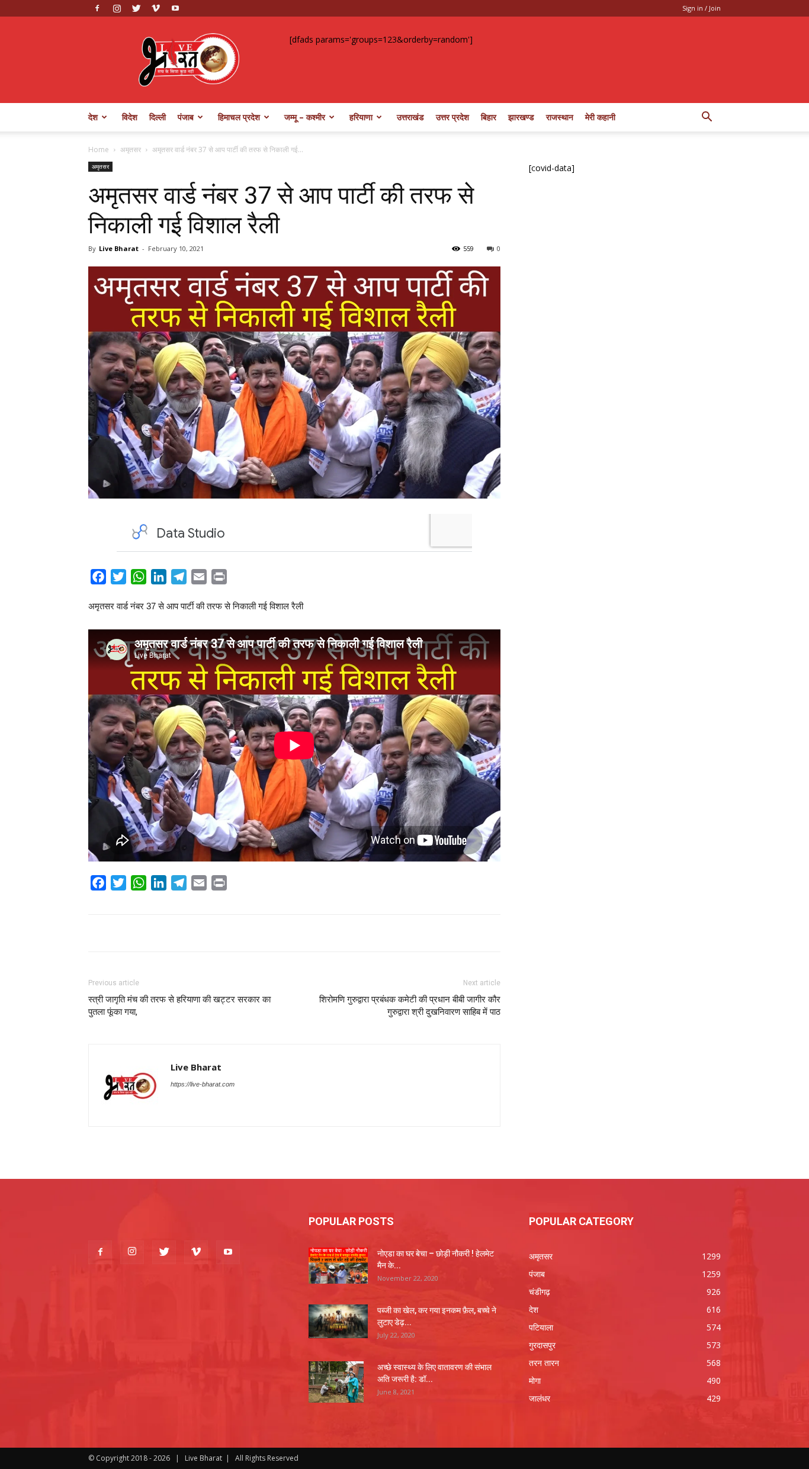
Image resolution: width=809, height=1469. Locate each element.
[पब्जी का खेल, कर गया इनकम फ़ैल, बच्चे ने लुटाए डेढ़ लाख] (338, 1321)
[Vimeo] (156, 8)
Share (244, 579)
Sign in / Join (701, 8)
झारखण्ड (521, 117)
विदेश (129, 117)
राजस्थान (559, 117)
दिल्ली (157, 117)
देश (93, 117)
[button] (706, 118)
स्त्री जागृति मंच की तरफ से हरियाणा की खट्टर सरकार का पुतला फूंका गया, (179, 1005)
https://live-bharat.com (203, 1084)
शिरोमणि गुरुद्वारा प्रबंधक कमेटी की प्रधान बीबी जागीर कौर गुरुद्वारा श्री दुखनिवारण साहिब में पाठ (409, 1005)
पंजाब (186, 117)
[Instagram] (117, 8)
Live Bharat (119, 248)
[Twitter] (136, 8)
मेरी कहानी (600, 117)
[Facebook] (97, 8)
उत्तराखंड (410, 117)
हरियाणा (361, 117)
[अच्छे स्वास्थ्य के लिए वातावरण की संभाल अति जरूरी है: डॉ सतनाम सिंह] (336, 1382)
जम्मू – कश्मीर (304, 117)
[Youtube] (175, 8)
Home (98, 149)
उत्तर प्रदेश (452, 117)
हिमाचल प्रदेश (239, 117)
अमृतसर (130, 149)
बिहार (488, 117)
